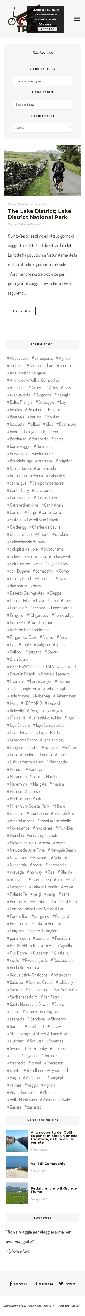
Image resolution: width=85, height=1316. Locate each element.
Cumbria (45, 578)
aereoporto (44, 358)
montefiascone (22, 820)
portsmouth (20, 938)
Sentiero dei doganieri (43, 1011)
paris (65, 894)
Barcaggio (46, 402)
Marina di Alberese (25, 791)
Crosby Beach (21, 578)
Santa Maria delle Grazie (29, 1004)
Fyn (13, 644)
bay (63, 402)
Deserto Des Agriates (27, 593)
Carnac (15, 512)
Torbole (50, 1055)
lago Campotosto (50, 725)
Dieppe (55, 593)
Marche (52, 776)
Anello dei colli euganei (28, 372)
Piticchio (54, 923)
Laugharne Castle (24, 747)
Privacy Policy (70, 1306)
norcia (37, 864)
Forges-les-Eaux (23, 637)
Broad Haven (20, 468)
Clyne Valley (58, 563)
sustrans (17, 1040)
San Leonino (38, 989)
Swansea (56, 1040)
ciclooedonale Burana (27, 541)
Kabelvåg (42, 695)
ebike (68, 600)
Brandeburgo (21, 460)
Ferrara (39, 607)
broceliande (46, 468)
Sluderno (58, 1018)
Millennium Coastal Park (29, 806)
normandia (57, 864)
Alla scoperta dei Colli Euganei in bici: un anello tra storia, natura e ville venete (54, 1137)
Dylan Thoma (47, 600)
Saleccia (16, 982)
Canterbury (19, 490)
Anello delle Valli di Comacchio (34, 380)
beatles (16, 409)
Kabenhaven (66, 695)
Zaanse (15, 1107)
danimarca (18, 585)
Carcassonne (20, 497)
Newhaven (18, 857)
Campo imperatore (48, 483)
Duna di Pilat (20, 600)
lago (70, 717)
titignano (31, 1055)
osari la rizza (41, 879)
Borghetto (40, 438)
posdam (42, 938)
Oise (51, 872)
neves (60, 842)
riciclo (14, 960)
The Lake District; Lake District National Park (39, 214)
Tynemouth (59, 1070)
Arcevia (37, 387)
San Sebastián (65, 989)
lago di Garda (49, 732)
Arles (53, 387)
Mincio (60, 806)
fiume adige (64, 615)
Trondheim (35, 1070)
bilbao (35, 424)
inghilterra (31, 688)
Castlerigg (18, 527)
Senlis (59, 1004)
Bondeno (50, 431)
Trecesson (55, 1062)
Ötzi (72, 879)
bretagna (45, 460)
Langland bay (53, 739)
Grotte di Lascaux (55, 673)
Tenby (42, 1048)
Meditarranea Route (26, 798)
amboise (17, 365)
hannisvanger (41, 681)
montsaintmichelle (55, 820)
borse (59, 438)
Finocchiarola (61, 607)
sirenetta (17, 1018)
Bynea (38, 475)
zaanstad (34, 1107)
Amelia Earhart (41, 365)
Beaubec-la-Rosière (44, 409)
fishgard (16, 615)
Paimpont (18, 886)
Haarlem (17, 681)
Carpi (31, 512)
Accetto (47, 29)
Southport (35, 1026)
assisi (67, 387)
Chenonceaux (21, 534)
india (13, 688)
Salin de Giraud (41, 982)
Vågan (15, 1077)
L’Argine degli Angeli (46, 710)
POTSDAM (18, 945)
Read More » (21, 311)
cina (39, 563)
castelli (15, 519)
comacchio (44, 571)
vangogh (57, 1077)
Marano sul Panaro (25, 776)
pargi (37, 894)
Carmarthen (47, 497)
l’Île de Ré (18, 717)
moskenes (44, 828)
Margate (39, 784)
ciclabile (61, 534)
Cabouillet (57, 475)
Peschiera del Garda (26, 923)
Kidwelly (17, 710)
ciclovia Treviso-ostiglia (28, 556)
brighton (66, 460)
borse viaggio (20, 446)
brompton (18, 475)
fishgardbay (38, 615)
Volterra (49, 1099)
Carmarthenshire (24, 505)
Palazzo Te (18, 894)
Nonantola (18, 864)
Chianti (43, 534)
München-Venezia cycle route (34, 835)
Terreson (60, 1048)
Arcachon (18, 387)
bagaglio (64, 394)
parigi (51, 894)
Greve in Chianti (22, 673)
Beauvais (17, 416)
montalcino (38, 813)
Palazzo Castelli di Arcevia (52, 886)
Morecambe (20, 828)
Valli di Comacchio (48, 1164)
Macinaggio (58, 761)
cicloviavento (62, 556)
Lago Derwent (21, 732)
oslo (60, 879)
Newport (40, 857)
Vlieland (49, 1092)
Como (64, 571)
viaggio (32, 1085)
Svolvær (36, 1040)
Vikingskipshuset (23, 1092)
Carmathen (53, 505)
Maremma (18, 784)
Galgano (43, 644)
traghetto (18, 1062)
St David (57, 1026)
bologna (30, 431)
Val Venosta (35, 1077)
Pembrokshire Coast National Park (38, 908)
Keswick (54, 703)
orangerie (18, 879)
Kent (14, 703)
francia (48, 637)
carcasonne (44, 490)
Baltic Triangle (21, 402)
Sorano (16, 1026)
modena (17, 813)
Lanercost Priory (23, 739)
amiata (65, 365)
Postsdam (63, 938)
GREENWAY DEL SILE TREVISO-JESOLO (43, 666)
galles (60, 644)
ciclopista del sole (24, 549)
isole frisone (19, 695)
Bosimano (45, 446)
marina (58, 784)
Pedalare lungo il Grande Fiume (54, 1190)
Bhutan (53, 416)
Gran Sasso (19, 659)
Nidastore (61, 857)
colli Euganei (20, 571)
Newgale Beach (63, 850)
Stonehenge (20, 1033)
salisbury (66, 982)
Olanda (66, 872)
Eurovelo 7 (18, 607)
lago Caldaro (20, 725)
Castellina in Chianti (42, 519)
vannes (15, 1085)
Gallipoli (16, 651)
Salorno (16, 989)
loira (13, 754)
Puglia (38, 945)
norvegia (17, 872)
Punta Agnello (60, 945)
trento (15, 1070)
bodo (14, 431)
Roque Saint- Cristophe (29, 974)
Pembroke (18, 901)
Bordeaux (18, 438)
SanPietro (51, 996)
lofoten (71, 747)
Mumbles (66, 828)
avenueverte (20, 394)
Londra (46, 754)
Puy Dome (18, 952)
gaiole (26, 644)
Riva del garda (36, 960)
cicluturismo (20, 563)
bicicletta (17, 424)
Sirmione (37, 1018)
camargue (18, 483)
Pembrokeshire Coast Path (55, 901)
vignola (49, 1085)
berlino (35, 416)
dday (37, 585)
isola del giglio (57, 688)
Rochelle (17, 967)
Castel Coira (51, 512)
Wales (67, 1099)
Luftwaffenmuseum (26, 761)
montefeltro (64, 813)
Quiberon (40, 952)
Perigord (62, 916)
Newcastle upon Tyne (27, 850)
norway (36, 872)
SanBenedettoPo (24, 996)
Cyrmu (64, 578)
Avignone (43, 394)
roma (34, 967)
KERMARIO (33, 703)
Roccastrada (64, 960)
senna (15, 1011)
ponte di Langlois (43, 930)
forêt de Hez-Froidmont (29, 629)
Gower (52, 651)
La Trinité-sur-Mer (46, 717)
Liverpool (51, 747)
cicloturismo (54, 549)
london (28, 754)
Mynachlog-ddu (23, 842)
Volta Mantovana (23, 1099)
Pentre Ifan (19, 916)
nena (46, 842)
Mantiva (16, 769)
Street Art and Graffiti (53, 1033)
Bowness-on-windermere (31, 453)
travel (36, 1062)
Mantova (35, 769)
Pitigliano (17, 930)
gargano (35, 651)
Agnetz (65, 358)
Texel (14, 1055)
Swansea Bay (20, 1048)
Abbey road (19, 358)
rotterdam (62, 974)
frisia (63, 637)
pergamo (41, 916)
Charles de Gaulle (46, 527)
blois (49, 424)
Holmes (64, 681)
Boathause (67, 424)
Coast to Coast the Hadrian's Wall (26, 204)
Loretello (65, 754)
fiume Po (17, 622)
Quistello (61, 952)
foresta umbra (42, 622)
